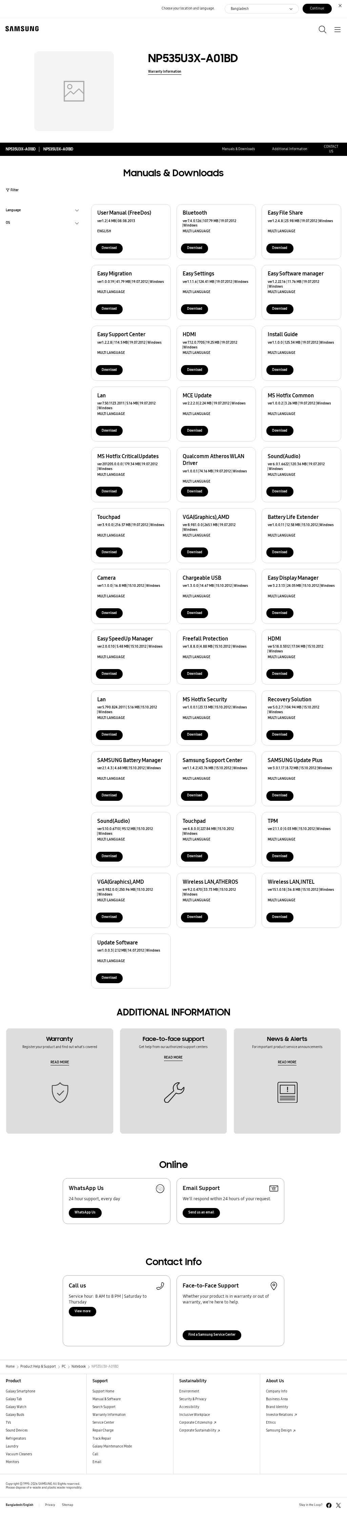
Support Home (103, 1391)
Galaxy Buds (15, 1415)
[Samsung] (21, 28)
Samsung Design (279, 1430)
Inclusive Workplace (194, 1415)
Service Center (103, 1423)
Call (95, 1454)
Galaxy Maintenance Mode (112, 1446)
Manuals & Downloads (238, 149)
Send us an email (201, 1212)
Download (109, 248)
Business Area (277, 1399)
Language (13, 211)
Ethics (271, 1423)
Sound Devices (17, 1430)
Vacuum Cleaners (19, 1454)
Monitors (12, 1462)
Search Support (104, 1407)
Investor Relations (280, 1415)
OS (8, 223)
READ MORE (59, 1062)
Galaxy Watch (16, 1407)
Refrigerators (16, 1439)
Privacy (50, 1505)
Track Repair (102, 1439)
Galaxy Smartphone (20, 1391)
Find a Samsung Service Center (212, 1335)
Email (97, 1462)
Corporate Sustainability (198, 1430)
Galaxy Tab (14, 1399)
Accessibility (189, 1407)
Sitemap (67, 1505)
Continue (317, 8)
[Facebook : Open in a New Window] (329, 1505)
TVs (8, 1423)
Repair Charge (103, 1430)
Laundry (12, 1446)
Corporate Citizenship (196, 1423)
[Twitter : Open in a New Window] (338, 1505)
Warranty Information (164, 72)
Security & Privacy (192, 1399)
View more (82, 1311)
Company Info (276, 1391)
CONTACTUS (331, 149)
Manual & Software (107, 1399)
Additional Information (289, 149)
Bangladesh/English (19, 1505)
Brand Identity (277, 1407)
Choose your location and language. (188, 8)
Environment (189, 1391)
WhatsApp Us (85, 1212)
